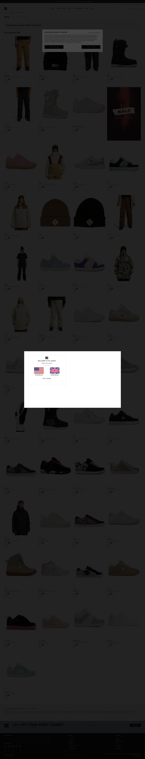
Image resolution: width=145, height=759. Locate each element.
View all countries (47, 378)
